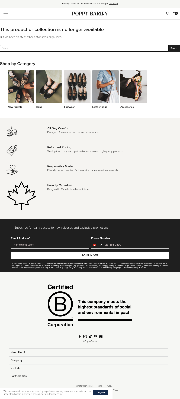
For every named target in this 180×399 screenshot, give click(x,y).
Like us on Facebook (80, 336)
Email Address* (20, 238)
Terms (143, 268)
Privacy (109, 386)
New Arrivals (15, 106)
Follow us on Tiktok (90, 336)
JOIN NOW (90, 255)
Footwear (69, 106)
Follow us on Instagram (85, 336)
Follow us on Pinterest (95, 336)
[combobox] (97, 244)
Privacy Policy (132, 268)
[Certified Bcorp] (90, 306)
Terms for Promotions (83, 386)
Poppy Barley (90, 13)
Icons (39, 106)
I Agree (101, 392)
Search (174, 48)
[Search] (168, 13)
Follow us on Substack (101, 336)
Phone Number (100, 238)
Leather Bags (99, 106)
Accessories (127, 106)
